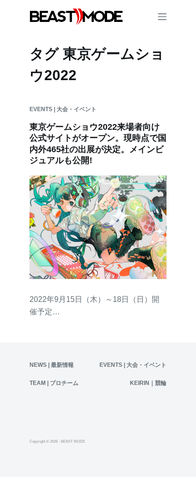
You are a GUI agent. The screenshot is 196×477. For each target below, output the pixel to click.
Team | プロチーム (53, 383)
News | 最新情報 (51, 365)
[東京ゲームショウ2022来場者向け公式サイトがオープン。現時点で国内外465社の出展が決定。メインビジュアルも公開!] (98, 227)
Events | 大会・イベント (63, 109)
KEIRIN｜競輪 (148, 383)
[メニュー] (162, 16)
